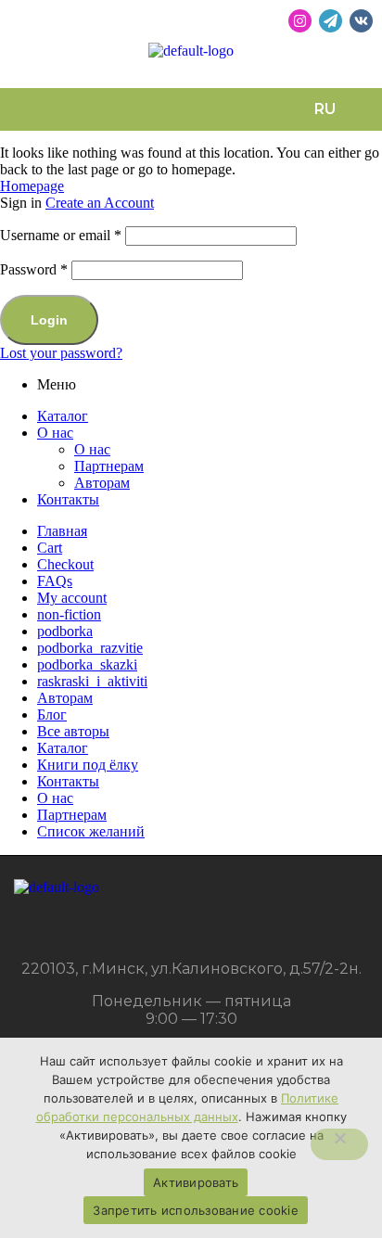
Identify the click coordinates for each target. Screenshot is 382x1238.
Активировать (195, 1182)
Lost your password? (61, 353)
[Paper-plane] (330, 20)
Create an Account (99, 203)
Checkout (65, 564)
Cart (49, 547)
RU (325, 109)
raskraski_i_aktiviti (92, 681)
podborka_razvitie (90, 648)
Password (34, 269)
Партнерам (109, 466)
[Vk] (361, 20)
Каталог (62, 416)
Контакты (68, 499)
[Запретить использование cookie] (339, 1144)
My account (72, 598)
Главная (62, 531)
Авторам (102, 483)
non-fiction (69, 614)
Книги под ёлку (87, 764)
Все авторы (73, 731)
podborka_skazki (87, 664)
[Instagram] (300, 20)
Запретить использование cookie (196, 1210)
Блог (52, 714)
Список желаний (91, 831)
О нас (55, 432)
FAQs (54, 581)
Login (49, 320)
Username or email (60, 235)
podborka (65, 631)
